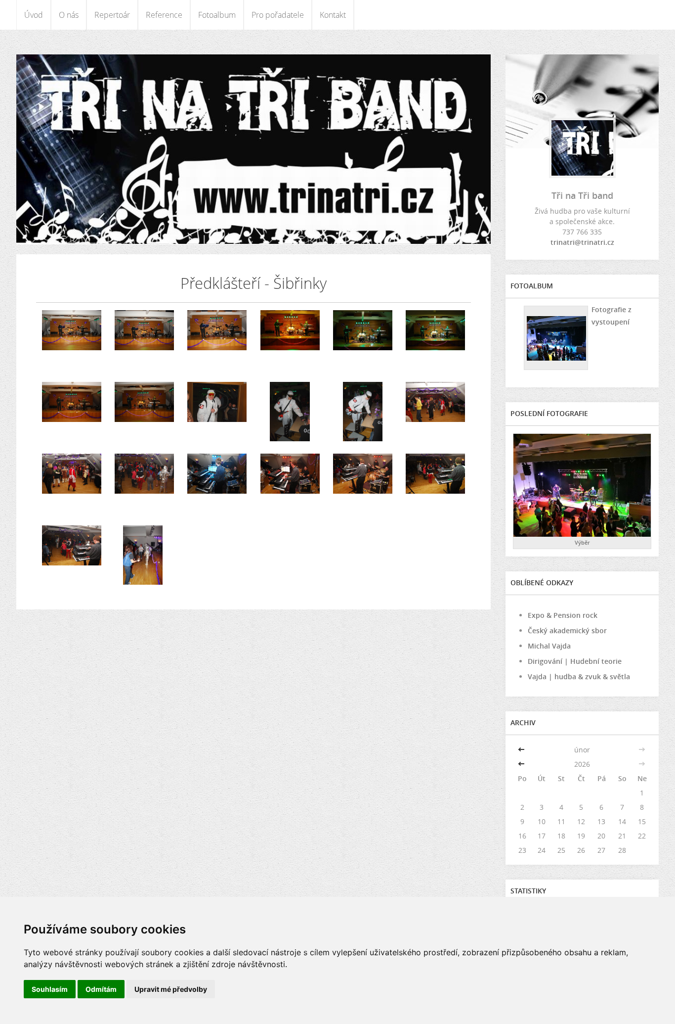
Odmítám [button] (101, 989)
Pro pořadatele (278, 14)
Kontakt (333, 14)
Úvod (33, 14)
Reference (164, 14)
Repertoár (112, 14)
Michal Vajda (549, 646)
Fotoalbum (217, 14)
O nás (69, 14)
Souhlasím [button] (50, 989)
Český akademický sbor (567, 630)
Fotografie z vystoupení (611, 315)
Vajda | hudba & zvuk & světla (579, 676)
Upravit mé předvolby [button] (170, 989)
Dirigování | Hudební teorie (575, 661)
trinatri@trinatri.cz (582, 242)
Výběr (582, 542)
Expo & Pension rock (562, 615)
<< (522, 749)
